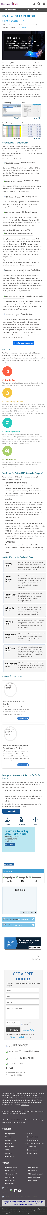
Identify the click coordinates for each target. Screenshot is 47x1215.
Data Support (10, 1171)
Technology (32, 1147)
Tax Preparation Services (10, 609)
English (12, 1111)
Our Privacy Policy (27, 1030)
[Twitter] (11, 1192)
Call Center (10, 1184)
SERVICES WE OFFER (10, 20)
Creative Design (11, 1167)
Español (25, 1111)
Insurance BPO (11, 1174)
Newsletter (10, 1147)
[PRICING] (7, 819)
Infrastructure (33, 1137)
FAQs (8, 1150)
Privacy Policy (10, 1122)
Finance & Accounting (36, 1174)
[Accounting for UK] (36, 878)
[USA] (22, 878)
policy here (29, 1204)
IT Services (33, 1171)
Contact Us (12, 811)
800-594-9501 (20, 1045)
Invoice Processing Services (11, 664)
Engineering (33, 1167)
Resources (23, 1114)
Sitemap (9, 1153)
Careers (9, 1143)
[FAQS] (35, 819)
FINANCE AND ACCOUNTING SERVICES (18, 15)
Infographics (33, 1153)
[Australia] (9, 878)
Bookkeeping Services (9, 622)
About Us (5, 1114)
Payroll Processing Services (11, 649)
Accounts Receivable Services (8, 579)
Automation (33, 1180)
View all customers (28, 912)
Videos (8, 1137)
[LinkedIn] (15, 1191)
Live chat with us (26, 1057)
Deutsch (31, 1111)
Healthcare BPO (34, 1177)
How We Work (14, 1114)
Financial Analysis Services (10, 635)
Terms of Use (25, 1105)
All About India (33, 1150)
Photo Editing (10, 1177)
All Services (39, 1111)
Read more (22, 718)
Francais (19, 1111)
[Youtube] (20, 1191)
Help (30, 1134)
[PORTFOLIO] (21, 819)
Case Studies (33, 1140)
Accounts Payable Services (10, 595)
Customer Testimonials (36, 1143)
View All (17, 118)
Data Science (10, 1180)
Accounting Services (8, 564)
